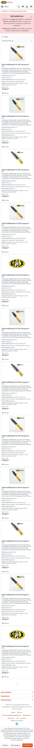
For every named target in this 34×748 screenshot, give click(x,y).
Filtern (5, 37)
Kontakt (13, 712)
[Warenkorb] (31, 6)
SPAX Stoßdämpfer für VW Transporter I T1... (15, 65)
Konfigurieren (27, 745)
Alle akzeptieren (16, 745)
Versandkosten (6, 706)
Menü (6, 7)
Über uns (19, 712)
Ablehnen (5, 745)
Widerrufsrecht (27, 715)
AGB (17, 718)
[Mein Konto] (27, 6)
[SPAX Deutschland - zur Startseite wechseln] (6, 2)
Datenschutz (11, 718)
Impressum (23, 718)
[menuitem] (4, 6)
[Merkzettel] (22, 6)
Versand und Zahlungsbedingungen (11, 715)
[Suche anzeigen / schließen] (18, 6)
